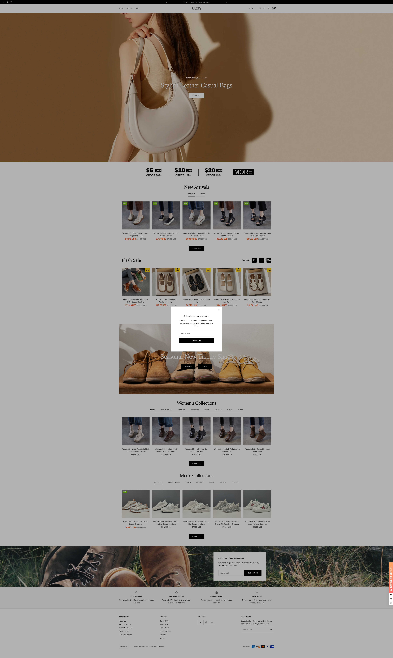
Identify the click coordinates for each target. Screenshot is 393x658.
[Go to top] (391, 603)
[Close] (219, 309)
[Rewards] (391, 595)
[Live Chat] (391, 599)
